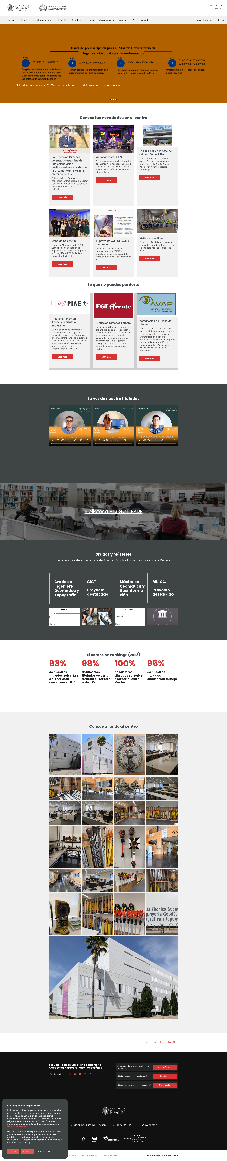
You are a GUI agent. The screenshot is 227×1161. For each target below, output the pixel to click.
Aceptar (13, 1151)
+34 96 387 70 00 (123, 1125)
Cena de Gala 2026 (64, 241)
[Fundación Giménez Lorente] (113, 306)
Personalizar (44, 1151)
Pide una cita (164, 1085)
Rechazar (27, 1151)
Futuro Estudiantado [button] (41, 20)
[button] (220, 20)
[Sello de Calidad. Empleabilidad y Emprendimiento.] (135, 1142)
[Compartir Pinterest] (173, 1042)
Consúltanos (164, 1076)
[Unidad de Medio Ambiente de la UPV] (94, 1142)
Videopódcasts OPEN (109, 157)
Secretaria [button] (76, 20)
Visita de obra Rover (151, 238)
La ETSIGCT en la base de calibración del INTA (155, 152)
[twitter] (70, 1074)
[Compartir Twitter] (164, 1042)
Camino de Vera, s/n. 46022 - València (90, 1125)
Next (223, 64)
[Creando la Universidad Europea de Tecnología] (111, 1141)
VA (211, 5)
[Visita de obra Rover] (157, 221)
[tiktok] (89, 1074)
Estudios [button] (23, 20)
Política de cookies (70, 1155)
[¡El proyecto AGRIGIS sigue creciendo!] (113, 225)
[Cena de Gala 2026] (69, 225)
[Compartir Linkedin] (169, 1042)
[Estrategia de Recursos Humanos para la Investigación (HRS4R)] (83, 1141)
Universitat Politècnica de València (165, 1155)
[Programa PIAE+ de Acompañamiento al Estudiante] (69, 303)
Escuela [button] (10, 20)
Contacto (58, 1074)
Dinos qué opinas (164, 1067)
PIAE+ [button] (134, 20)
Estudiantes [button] (61, 20)
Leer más (65, 198)
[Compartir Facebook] (160, 1042)
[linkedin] (75, 1074)
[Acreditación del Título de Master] (157, 305)
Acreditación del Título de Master (155, 322)
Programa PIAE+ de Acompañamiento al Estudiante (64, 322)
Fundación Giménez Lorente (113, 323)
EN (221, 5)
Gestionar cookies (110, 1155)
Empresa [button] (90, 20)
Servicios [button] (122, 20)
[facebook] (65, 1074)
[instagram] (84, 1074)
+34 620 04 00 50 (149, 1125)
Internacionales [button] (106, 20)
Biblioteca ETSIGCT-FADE (114, 511)
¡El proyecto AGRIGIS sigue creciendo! (112, 242)
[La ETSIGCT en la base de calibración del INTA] (157, 136)
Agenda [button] (145, 20)
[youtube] (80, 1074)
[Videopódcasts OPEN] (113, 141)
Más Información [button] (205, 20)
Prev (3, 64)
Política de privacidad (90, 1155)
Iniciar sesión (215, 8)
